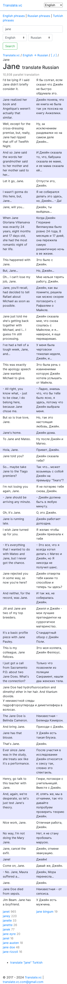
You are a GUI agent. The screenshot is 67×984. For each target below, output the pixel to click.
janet (6, 911)
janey (6, 916)
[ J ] (54, 55)
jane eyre (9, 934)
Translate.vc (12, 5)
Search (10, 46)
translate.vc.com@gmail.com (23, 982)
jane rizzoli (10, 952)
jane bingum (44, 911)
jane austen (11, 943)
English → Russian (35, 55)
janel (6, 938)
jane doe (9, 947)
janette (7, 925)
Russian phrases (39, 16)
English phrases (14, 16)
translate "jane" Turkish (26, 962)
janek (6, 929)
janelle (7, 920)
